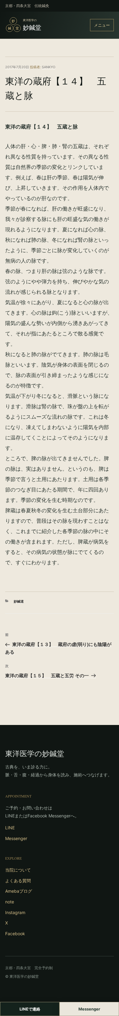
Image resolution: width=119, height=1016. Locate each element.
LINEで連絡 (30, 1009)
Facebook (15, 933)
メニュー (102, 25)
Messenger (16, 838)
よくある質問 (18, 880)
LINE (10, 827)
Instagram (15, 912)
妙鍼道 (19, 601)
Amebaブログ (18, 891)
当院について (18, 869)
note (9, 901)
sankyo (48, 67)
